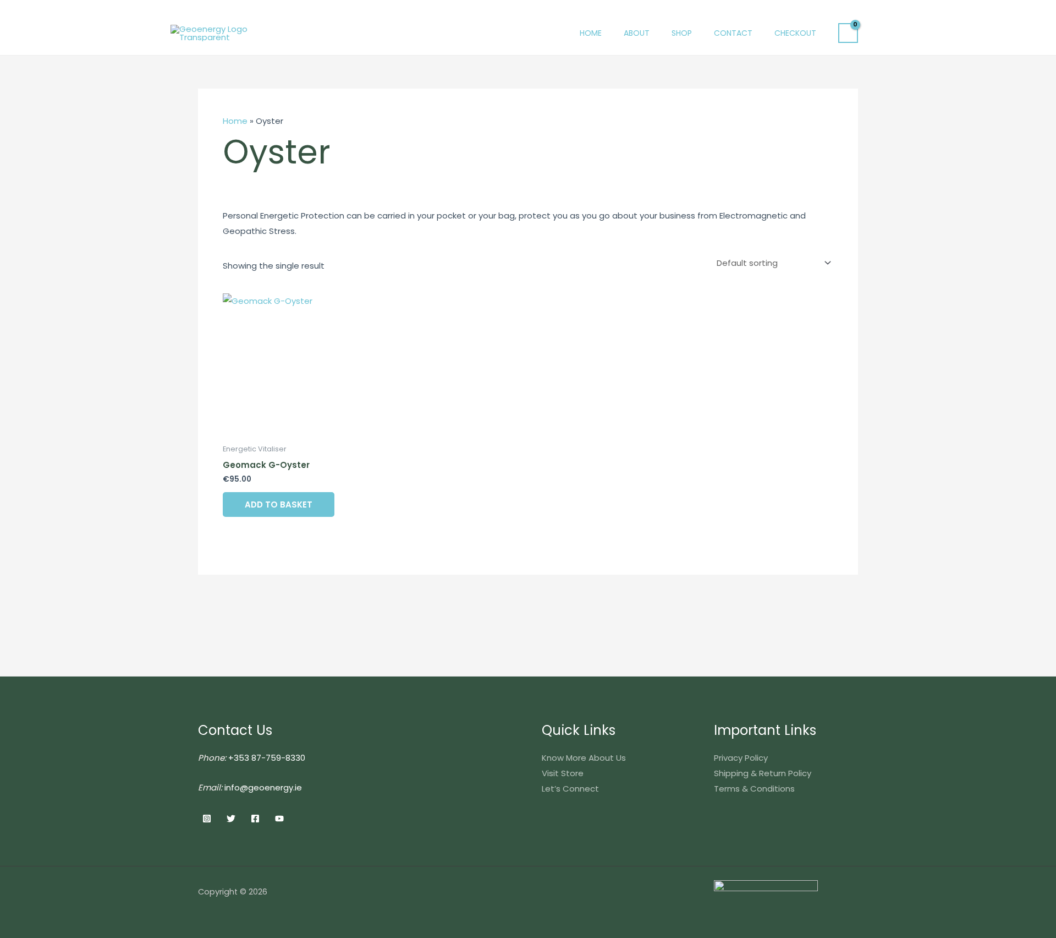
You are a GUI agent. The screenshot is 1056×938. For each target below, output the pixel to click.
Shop (682, 33)
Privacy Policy (741, 758)
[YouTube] (279, 818)
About (637, 33)
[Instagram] (207, 818)
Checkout (795, 33)
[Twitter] (231, 818)
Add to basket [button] (278, 504)
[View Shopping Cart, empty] (848, 33)
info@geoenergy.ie (263, 787)
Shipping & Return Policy (762, 773)
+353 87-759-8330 (266, 758)
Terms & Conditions (754, 788)
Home (591, 33)
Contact (733, 33)
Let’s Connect (570, 788)
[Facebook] (255, 818)
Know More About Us (584, 758)
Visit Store (563, 773)
